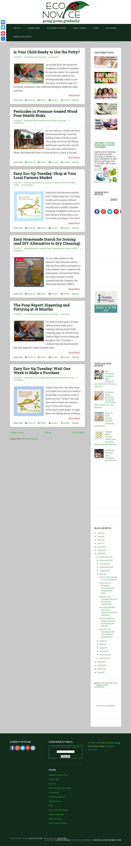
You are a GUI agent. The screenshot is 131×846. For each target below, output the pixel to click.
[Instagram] (32, 749)
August (103, 571)
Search (52, 783)
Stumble (66, 100)
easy (26, 378)
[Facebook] (97, 213)
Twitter (42, 100)
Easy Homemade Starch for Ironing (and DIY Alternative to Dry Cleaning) (47, 241)
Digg (76, 100)
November (105, 560)
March (103, 651)
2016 (99, 543)
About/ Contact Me (58, 775)
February (104, 654)
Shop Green (79, 28)
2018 (99, 536)
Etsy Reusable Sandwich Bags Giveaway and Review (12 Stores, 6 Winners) (105, 379)
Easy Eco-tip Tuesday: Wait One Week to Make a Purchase (42, 370)
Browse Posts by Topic (60, 788)
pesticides (61, 121)
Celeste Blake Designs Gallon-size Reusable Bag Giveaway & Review (105, 438)
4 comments (27, 185)
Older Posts (78, 432)
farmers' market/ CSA (56, 183)
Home (54, 121)
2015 (99, 547)
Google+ (54, 100)
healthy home (45, 121)
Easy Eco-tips (55, 818)
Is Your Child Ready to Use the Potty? (47, 52)
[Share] (3, 38)
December (105, 557)
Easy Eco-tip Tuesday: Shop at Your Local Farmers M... (108, 600)
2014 (99, 550)
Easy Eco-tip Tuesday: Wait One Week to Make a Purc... (106, 633)
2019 (99, 533)
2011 (99, 665)
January (103, 658)
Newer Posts (17, 432)
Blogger (111, 706)
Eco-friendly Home (58, 810)
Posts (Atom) (31, 438)
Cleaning (42, 248)
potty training (40, 57)
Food (96, 28)
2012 (99, 662)
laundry (74, 248)
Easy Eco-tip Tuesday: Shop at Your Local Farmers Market (45, 175)
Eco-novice (36, 838)
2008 (99, 672)
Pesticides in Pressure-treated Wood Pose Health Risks (45, 113)
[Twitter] (109, 213)
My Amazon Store (58, 823)
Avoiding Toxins (56, 28)
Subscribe (54, 779)
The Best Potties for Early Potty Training (104, 145)
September (105, 567)
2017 (99, 540)
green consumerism (55, 378)
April (102, 648)
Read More (74, 95)
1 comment (53, 57)
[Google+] (103, 213)
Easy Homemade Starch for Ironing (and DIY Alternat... (108, 611)
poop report (39, 314)
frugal (48, 248)
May (102, 644)
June (102, 641)
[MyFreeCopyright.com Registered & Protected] (105, 687)
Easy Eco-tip (40, 183)
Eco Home (111, 28)
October (104, 564)
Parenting (34, 28)
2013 (99, 553)
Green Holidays (22, 37)
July (102, 574)
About (17, 28)
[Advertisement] (110, 238)
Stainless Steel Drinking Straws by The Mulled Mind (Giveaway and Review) (105, 400)
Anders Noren (63, 840)
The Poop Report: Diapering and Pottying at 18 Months (42, 307)
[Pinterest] (116, 213)
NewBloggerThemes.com (107, 840)
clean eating (29, 183)
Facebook (31, 100)
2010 (99, 669)
